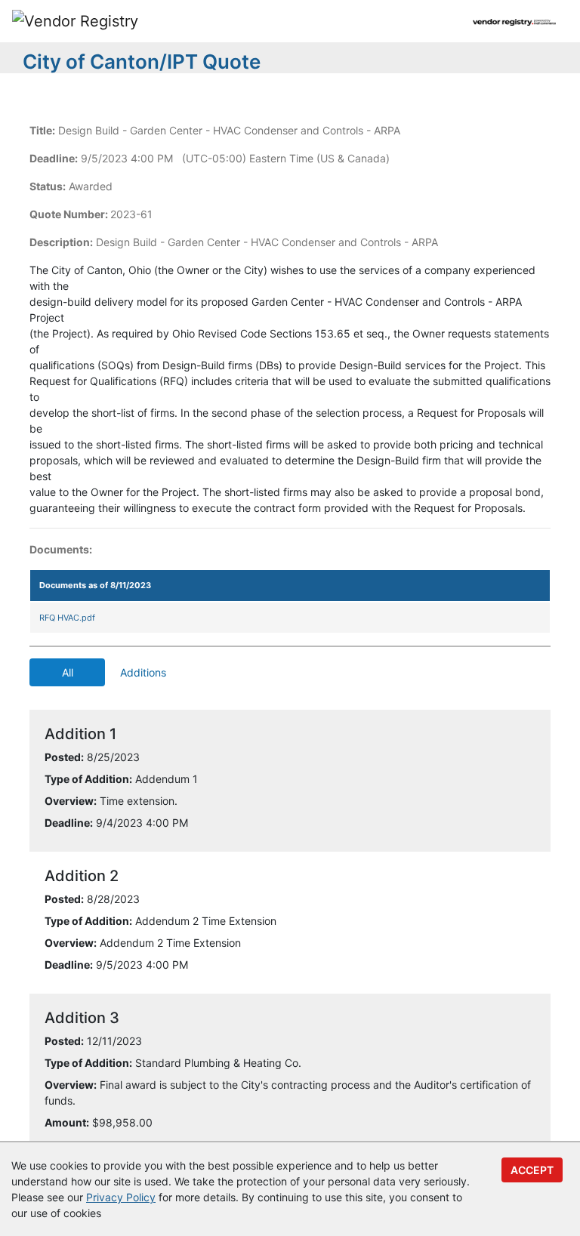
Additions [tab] (143, 672)
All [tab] (67, 672)
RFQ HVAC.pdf (67, 617)
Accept (532, 1170)
